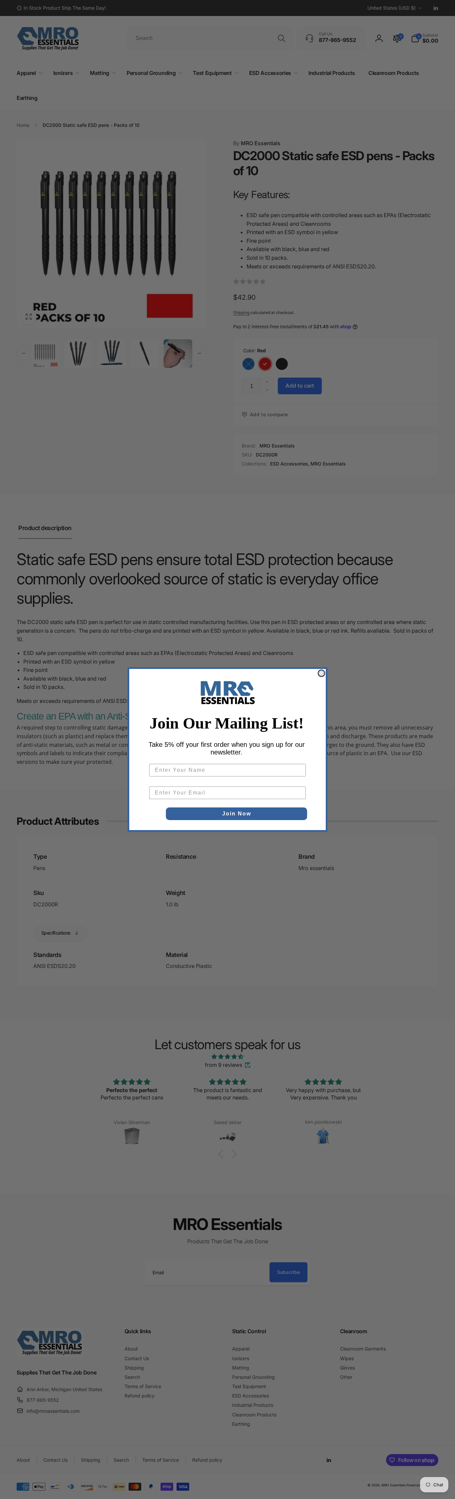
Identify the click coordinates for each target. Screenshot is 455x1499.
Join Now (236, 813)
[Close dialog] (321, 673)
